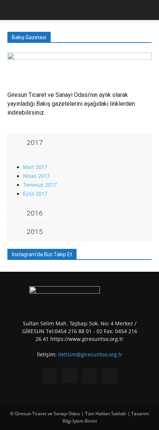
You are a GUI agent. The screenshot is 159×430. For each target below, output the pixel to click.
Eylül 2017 (35, 193)
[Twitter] (89, 375)
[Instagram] (69, 375)
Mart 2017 (35, 167)
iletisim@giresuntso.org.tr (90, 354)
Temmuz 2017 (40, 185)
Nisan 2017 (36, 176)
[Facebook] (49, 375)
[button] (12, 10)
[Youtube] (109, 375)
